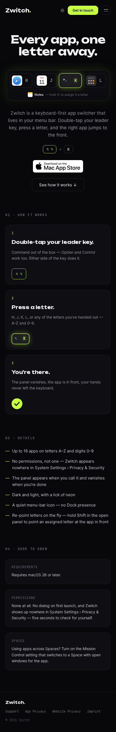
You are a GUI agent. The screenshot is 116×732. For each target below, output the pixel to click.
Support (12, 711)
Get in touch (83, 10)
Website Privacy (66, 711)
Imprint (93, 711)
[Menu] (106, 10)
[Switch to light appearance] (62, 10)
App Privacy (35, 711)
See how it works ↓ (58, 184)
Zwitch (18, 10)
